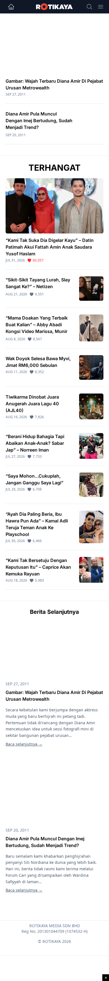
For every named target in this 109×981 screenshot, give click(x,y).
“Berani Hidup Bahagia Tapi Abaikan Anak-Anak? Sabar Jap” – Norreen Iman (35, 443)
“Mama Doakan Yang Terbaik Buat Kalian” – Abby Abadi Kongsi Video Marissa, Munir (37, 324)
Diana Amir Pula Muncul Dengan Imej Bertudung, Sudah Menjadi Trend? (39, 120)
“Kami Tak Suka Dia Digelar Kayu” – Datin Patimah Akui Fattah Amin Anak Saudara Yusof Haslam (50, 246)
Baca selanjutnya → (24, 744)
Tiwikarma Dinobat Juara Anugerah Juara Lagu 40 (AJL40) (32, 403)
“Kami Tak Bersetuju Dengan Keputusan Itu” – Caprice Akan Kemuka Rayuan (38, 567)
